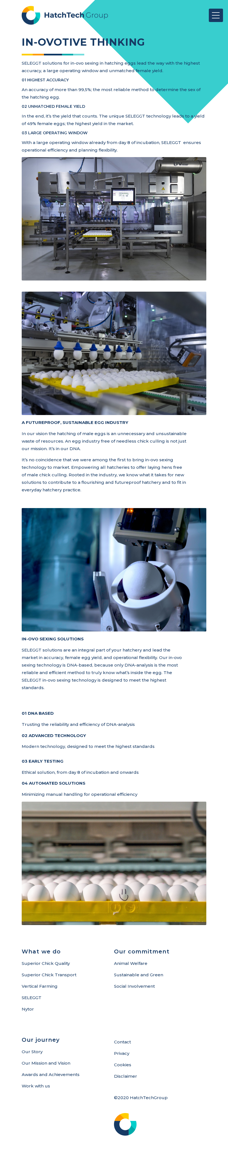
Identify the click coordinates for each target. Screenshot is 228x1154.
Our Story (32, 1051)
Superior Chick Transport (49, 974)
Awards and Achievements (51, 1074)
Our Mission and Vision (46, 1063)
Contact (122, 1042)
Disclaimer (125, 1076)
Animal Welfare (130, 963)
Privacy (121, 1053)
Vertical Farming (40, 986)
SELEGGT (31, 997)
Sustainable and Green (138, 974)
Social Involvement (134, 986)
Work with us (36, 1086)
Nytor (28, 1009)
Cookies (122, 1064)
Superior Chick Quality (46, 963)
